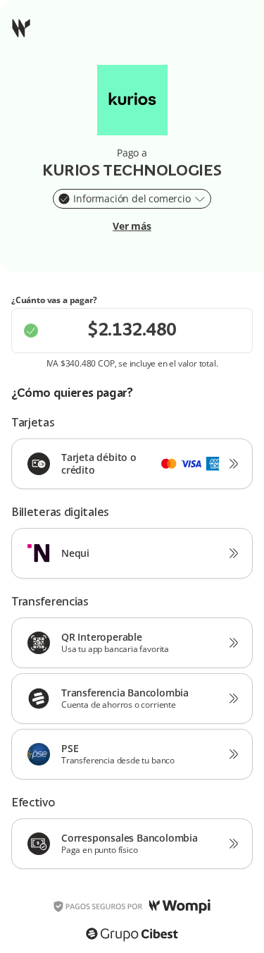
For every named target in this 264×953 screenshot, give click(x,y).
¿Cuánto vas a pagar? (54, 300)
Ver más (132, 226)
